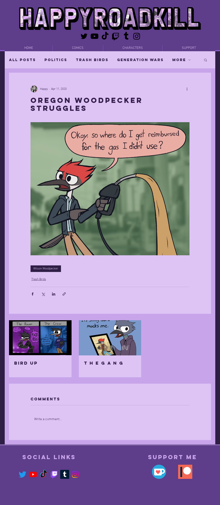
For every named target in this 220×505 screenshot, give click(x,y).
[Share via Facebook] (33, 294)
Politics (55, 60)
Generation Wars (140, 60)
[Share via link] (64, 294)
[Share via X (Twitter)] (43, 294)
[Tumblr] (126, 36)
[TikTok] (105, 36)
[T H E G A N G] (110, 337)
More (179, 60)
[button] (205, 60)
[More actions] (186, 89)
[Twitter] (84, 36)
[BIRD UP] (40, 337)
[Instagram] (136, 36)
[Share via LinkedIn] (54, 294)
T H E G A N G (104, 363)
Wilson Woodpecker (45, 269)
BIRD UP (26, 363)
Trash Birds (92, 60)
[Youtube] (94, 36)
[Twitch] (115, 36)
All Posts (22, 60)
